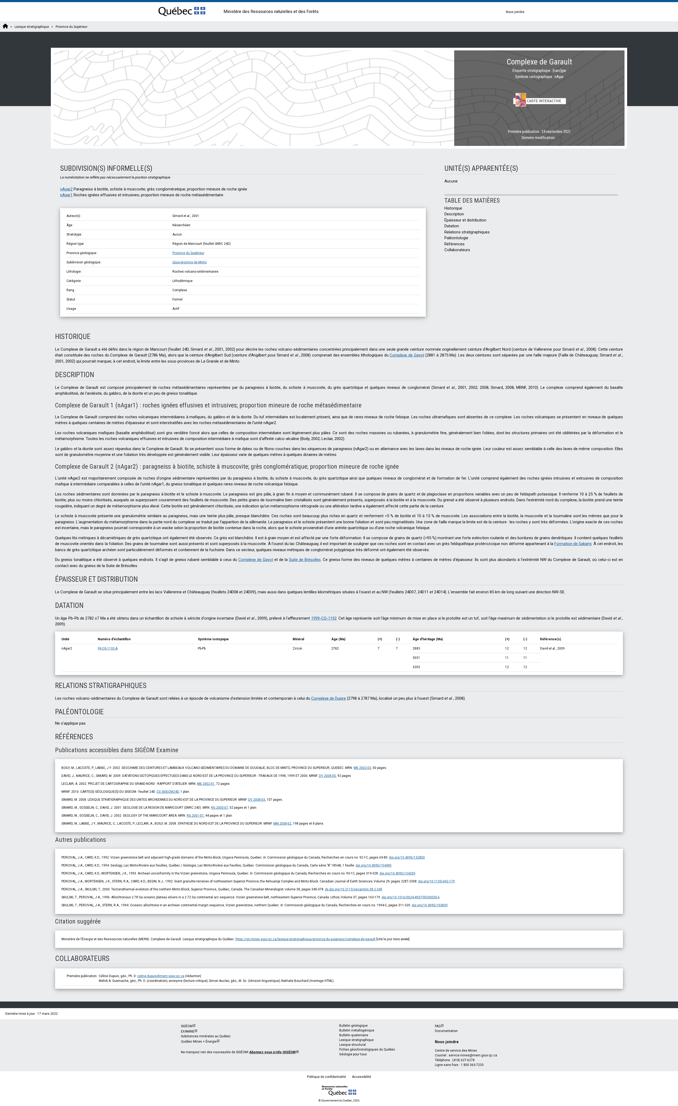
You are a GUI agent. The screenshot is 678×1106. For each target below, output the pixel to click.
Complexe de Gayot (407, 355)
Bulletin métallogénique (356, 1030)
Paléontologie (456, 238)
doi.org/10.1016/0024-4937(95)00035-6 (411, 897)
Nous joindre (515, 12)
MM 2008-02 (282, 823)
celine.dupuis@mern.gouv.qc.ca (160, 976)
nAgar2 (66, 189)
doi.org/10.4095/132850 (407, 857)
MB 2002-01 (206, 784)
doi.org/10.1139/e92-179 (436, 881)
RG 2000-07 (219, 807)
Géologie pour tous (353, 1054)
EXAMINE (187, 1031)
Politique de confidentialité (326, 1077)
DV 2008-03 (256, 800)
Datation (451, 226)
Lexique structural (352, 1045)
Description (454, 214)
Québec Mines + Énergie (199, 1041)
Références (454, 244)
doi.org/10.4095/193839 (430, 905)
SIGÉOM (187, 1026)
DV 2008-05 (327, 776)
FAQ (438, 1026)
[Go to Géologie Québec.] (5, 27)
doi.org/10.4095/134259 (397, 873)
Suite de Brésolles (305, 559)
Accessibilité (361, 1077)
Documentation (446, 1031)
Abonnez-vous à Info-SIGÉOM (272, 1052)
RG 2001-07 (195, 815)
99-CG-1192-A (108, 648)
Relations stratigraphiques (467, 232)
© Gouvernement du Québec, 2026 (339, 1100)
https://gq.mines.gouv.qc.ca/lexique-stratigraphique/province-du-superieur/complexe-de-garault (305, 939)
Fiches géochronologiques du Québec (367, 1049)
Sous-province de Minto (189, 262)
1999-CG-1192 (324, 618)
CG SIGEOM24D (168, 792)
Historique (453, 208)
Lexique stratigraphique (356, 1040)
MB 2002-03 (362, 768)
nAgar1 (66, 195)
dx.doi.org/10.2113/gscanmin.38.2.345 (353, 889)
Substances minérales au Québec (206, 1036)
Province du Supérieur (188, 253)
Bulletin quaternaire (353, 1035)
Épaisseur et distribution (465, 220)
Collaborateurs (457, 249)
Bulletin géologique (353, 1025)
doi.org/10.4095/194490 (373, 865)
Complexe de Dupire (328, 698)
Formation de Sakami (572, 543)
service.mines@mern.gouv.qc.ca (473, 1055)
